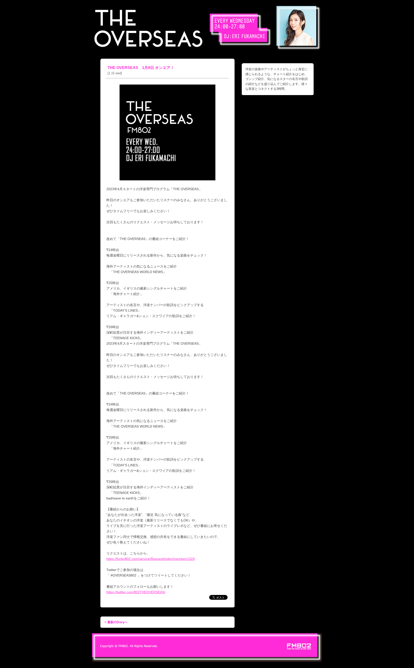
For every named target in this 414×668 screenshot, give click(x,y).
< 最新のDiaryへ (115, 622)
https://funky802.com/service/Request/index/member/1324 (150, 559)
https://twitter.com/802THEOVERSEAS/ (135, 592)
